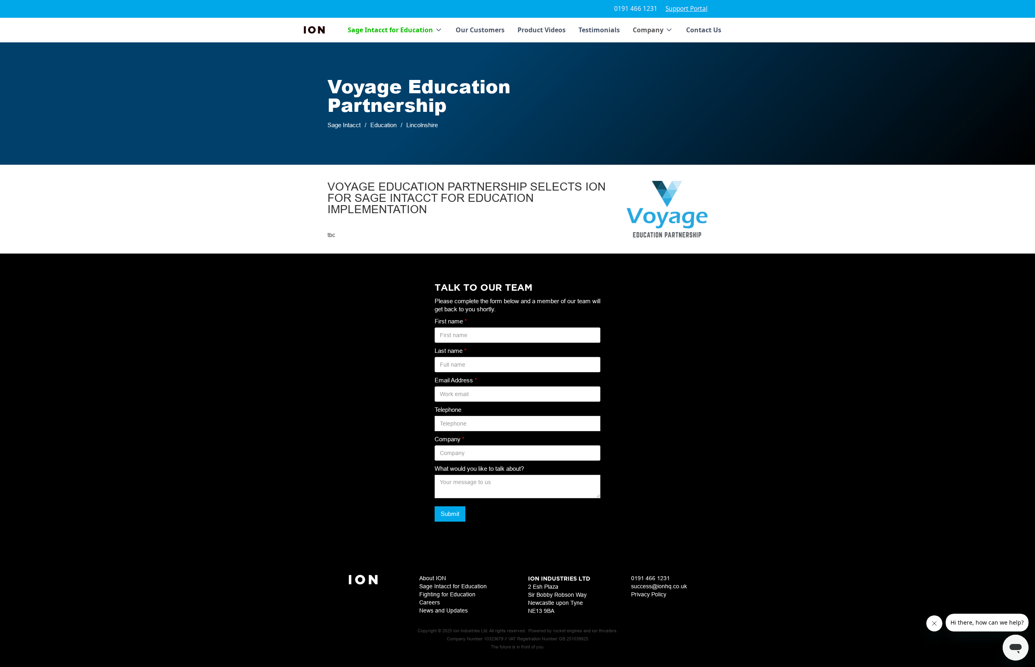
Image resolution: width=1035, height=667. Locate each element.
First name (451, 321)
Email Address (456, 380)
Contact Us (703, 29)
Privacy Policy (648, 594)
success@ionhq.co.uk (659, 586)
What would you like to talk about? (479, 468)
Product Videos (542, 29)
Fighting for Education (447, 594)
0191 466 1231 (635, 8)
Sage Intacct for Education (453, 586)
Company (450, 439)
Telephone (448, 409)
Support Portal (686, 8)
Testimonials (599, 29)
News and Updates (443, 610)
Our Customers (480, 29)
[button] (395, 30)
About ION (432, 578)
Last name (451, 350)
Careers (429, 602)
